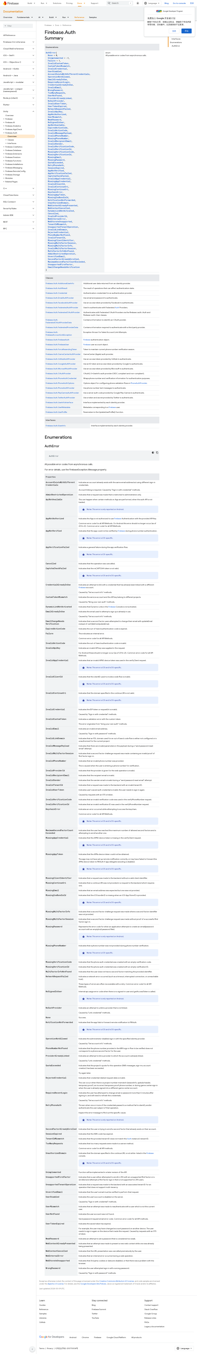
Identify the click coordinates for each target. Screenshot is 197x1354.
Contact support (151, 1305)
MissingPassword (56, 160)
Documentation (13, 11)
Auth (117, 307)
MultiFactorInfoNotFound (61, 251)
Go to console (179, 3)
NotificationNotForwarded (61, 200)
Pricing (69, 3)
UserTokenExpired (57, 106)
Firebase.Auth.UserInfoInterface (59, 402)
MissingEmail (54, 157)
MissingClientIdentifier (61, 240)
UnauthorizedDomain (58, 202)
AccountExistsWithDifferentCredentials (68, 74)
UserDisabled (54, 71)
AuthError (51, 52)
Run (42, 3)
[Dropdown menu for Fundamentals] (33, 17)
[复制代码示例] (157, 452)
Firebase (48, 25)
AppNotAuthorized (57, 114)
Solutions (57, 3)
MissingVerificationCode (61, 152)
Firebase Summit (99, 1309)
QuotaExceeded (55, 162)
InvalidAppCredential (59, 178)
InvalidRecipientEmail (59, 141)
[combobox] (119, 3)
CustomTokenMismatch (59, 66)
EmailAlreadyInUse (57, 79)
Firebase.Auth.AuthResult (56, 288)
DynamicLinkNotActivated (61, 211)
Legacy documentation (154, 1326)
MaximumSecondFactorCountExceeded (66, 261)
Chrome (85, 1337)
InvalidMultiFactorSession (62, 248)
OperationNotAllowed (59, 76)
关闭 (174, 31)
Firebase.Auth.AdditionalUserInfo (60, 283)
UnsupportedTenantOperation (63, 227)
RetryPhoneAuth (56, 165)
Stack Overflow (151, 1309)
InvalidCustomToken (58, 63)
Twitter (95, 1313)
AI (39, 17)
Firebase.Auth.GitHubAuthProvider (60, 359)
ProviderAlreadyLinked (59, 98)
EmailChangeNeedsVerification (64, 267)
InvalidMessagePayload (59, 133)
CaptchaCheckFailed (58, 176)
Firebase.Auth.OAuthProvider (58, 373)
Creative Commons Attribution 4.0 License (116, 1281)
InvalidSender (55, 144)
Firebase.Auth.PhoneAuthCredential (61, 378)
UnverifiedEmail (56, 256)
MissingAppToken (56, 194)
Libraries (42, 1318)
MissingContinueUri (58, 189)
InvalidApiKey (55, 111)
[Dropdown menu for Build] (35, 3)
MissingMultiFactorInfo (60, 245)
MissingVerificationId (59, 154)
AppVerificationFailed (59, 173)
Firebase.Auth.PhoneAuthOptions (60, 383)
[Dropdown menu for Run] (47, 3)
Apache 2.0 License (56, 1284)
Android (72, 1337)
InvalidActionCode (57, 130)
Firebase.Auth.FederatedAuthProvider (62, 307)
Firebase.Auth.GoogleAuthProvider (61, 364)
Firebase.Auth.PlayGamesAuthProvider (62, 393)
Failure (51, 60)
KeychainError (55, 192)
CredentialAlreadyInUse (60, 85)
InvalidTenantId (56, 237)
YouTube (95, 1318)
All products (136, 1337)
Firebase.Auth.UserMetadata (58, 407)
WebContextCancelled (59, 208)
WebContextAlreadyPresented (62, 205)
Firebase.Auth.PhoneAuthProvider (60, 388)
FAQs (146, 1322)
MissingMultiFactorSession (62, 243)
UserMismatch (54, 117)
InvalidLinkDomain (57, 229)
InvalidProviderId (57, 216)
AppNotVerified (56, 170)
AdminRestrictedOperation (61, 253)
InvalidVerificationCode (61, 146)
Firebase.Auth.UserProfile (56, 412)
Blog (167, 3)
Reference (79, 17)
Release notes (150, 1318)
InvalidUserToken (57, 103)
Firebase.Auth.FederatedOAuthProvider (63, 312)
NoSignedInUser (56, 122)
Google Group (150, 1313)
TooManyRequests (56, 93)
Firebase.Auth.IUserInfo (56, 425)
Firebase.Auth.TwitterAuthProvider (60, 397)
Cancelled (53, 213)
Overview (7, 17)
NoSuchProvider (56, 101)
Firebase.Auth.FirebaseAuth (57, 339)
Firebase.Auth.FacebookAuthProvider (61, 302)
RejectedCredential (58, 232)
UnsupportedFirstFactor (60, 264)
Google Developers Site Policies (93, 1284)
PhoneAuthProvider (139, 383)
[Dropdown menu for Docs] (85, 3)
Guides (42, 1305)
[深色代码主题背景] (153, 452)
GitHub (42, 1322)
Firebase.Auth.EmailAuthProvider (60, 298)
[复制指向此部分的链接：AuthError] (62, 446)
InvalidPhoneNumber (58, 135)
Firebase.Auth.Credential (56, 293)
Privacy (50, 1348)
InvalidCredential (57, 68)
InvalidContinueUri (58, 186)
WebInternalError (57, 219)
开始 (186, 31)
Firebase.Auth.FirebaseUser (57, 344)
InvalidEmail (54, 87)
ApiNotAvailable (56, 125)
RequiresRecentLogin (59, 82)
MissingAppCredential (59, 181)
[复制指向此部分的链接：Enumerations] (74, 437)
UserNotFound (55, 95)
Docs (79, 3)
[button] (16, 42)
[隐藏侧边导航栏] (32, 1349)
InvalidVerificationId (59, 149)
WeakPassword (54, 119)
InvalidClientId (56, 184)
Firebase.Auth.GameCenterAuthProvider (63, 354)
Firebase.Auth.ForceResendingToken (61, 349)
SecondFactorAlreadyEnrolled (63, 259)
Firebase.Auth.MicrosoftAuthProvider (61, 368)
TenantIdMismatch (57, 224)
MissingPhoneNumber (58, 138)
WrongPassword (55, 90)
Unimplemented (55, 58)
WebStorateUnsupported (60, 221)
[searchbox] (18, 26)
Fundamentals (23, 17)
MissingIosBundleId (58, 197)
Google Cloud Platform (116, 1337)
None (50, 55)
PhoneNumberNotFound (59, 235)
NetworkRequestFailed (59, 109)
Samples (93, 17)
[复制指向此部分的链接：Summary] (66, 38)
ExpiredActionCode (57, 127)
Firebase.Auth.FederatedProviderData (62, 327)
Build (30, 3)
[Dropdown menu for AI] (43, 17)
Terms (41, 1348)
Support (94, 3)
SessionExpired (56, 168)
